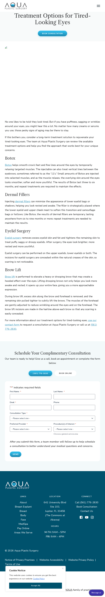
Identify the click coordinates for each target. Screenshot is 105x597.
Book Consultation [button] (52, 33)
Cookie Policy (39, 578)
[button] (98, 6)
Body (23, 515)
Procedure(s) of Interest (65, 424)
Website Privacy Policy (81, 560)
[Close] (62, 568)
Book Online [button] (65, 373)
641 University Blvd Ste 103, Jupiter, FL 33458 (55, 507)
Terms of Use (12, 564)
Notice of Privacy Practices (20, 560)
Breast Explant (23, 506)
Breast (23, 511)
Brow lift (10, 276)
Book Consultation (86, 506)
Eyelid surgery (13, 237)
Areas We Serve (23, 532)
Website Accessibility (51, 560)
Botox (8, 165)
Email (13, 402)
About (23, 502)
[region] (35, 579)
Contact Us (87, 511)
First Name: (15, 391)
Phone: (57, 402)
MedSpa (23, 524)
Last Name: (59, 391)
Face (23, 519)
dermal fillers (22, 201)
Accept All (35, 585)
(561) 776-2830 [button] (40, 373)
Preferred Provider (18, 424)
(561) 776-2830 (89, 502)
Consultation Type (18, 413)
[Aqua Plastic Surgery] (16, 5)
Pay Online (23, 528)
